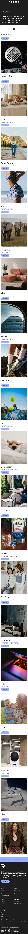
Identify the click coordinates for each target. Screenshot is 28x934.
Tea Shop (5, 597)
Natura (4, 120)
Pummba (5, 250)
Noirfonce (5, 771)
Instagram (3, 903)
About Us (16, 888)
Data (2, 893)
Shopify (2, 888)
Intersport (5, 380)
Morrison (5, 337)
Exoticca (5, 206)
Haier (3, 727)
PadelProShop (7, 34)
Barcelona (3, 912)
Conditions (3, 919)
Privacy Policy (3, 923)
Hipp (3, 684)
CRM (24, 859)
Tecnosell (5, 640)
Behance (3, 907)
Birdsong (5, 554)
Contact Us (5, 881)
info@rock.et (17, 901)
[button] (1, 2)
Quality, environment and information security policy (10, 921)
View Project (5, 38)
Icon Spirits (6, 510)
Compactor (6, 467)
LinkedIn (2, 901)
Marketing (3, 890)
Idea (3, 423)
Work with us (17, 890)
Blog (15, 892)
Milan (2, 916)
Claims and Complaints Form (11, 919)
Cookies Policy (24, 921)
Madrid (2, 914)
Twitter (2, 905)
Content (17, 859)
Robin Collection (8, 163)
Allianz (4, 293)
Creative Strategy (6, 859)
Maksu (4, 814)
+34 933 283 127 (17, 903)
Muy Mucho (6, 76)
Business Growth (4, 892)
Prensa (15, 893)
